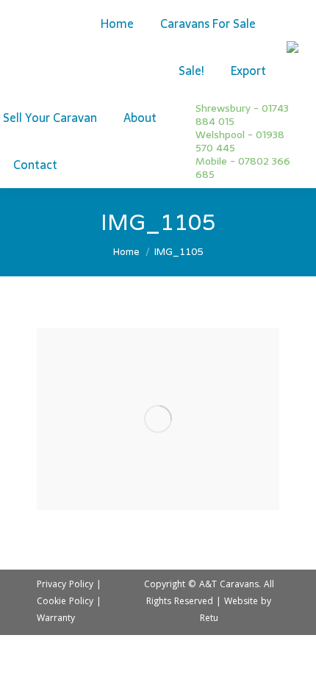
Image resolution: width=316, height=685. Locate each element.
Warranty (56, 619)
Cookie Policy (65, 602)
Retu (209, 619)
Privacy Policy (65, 585)
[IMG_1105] (158, 419)
